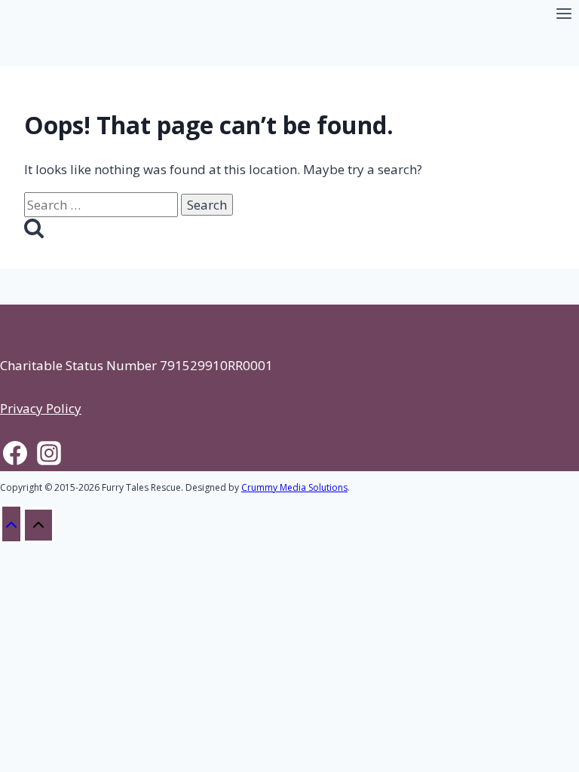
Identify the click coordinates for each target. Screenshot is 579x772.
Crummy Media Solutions (294, 487)
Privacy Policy (40, 408)
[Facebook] (14, 455)
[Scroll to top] (11, 524)
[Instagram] (48, 455)
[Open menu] (563, 15)
